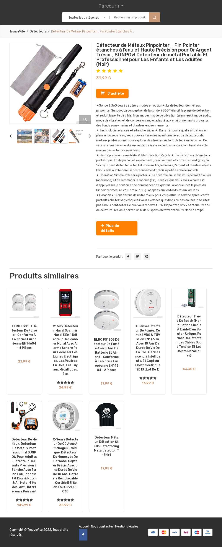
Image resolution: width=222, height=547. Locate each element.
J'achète (114, 93)
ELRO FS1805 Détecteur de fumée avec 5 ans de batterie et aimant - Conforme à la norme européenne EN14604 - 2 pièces (106, 355)
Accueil (84, 526)
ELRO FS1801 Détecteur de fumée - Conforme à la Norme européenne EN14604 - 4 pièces (24, 337)
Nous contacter (102, 526)
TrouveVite (17, 31)
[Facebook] (83, 535)
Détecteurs (38, 31)
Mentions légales (126, 526)
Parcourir (109, 6)
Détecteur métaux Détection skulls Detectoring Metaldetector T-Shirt (106, 446)
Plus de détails (110, 228)
